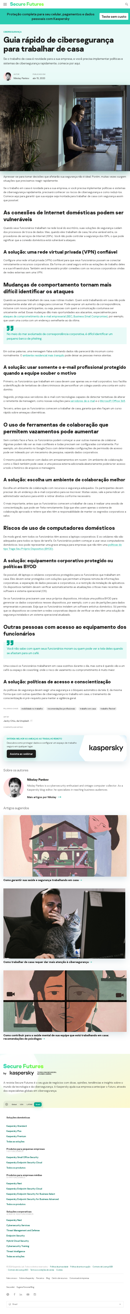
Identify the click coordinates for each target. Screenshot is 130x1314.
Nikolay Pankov (38, 779)
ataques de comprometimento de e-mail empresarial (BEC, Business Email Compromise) (55, 316)
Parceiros (40, 1278)
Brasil (38, 1104)
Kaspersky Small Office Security (22, 1157)
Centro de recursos (59, 1278)
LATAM (29, 1104)
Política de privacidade (59, 1267)
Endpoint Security (15, 1235)
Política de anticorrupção (80, 1267)
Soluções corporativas (18, 1211)
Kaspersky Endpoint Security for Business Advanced (32, 1199)
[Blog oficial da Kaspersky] (26, 4)
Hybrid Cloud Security (17, 1240)
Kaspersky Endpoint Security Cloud (24, 1162)
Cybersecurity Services (18, 1225)
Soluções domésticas (18, 1117)
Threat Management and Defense (23, 1230)
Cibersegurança (12, 32)
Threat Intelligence (15, 1251)
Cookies (59, 1270)
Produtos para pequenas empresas (25, 1148)
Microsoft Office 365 (112, 401)
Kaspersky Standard (16, 1126)
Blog (48, 1278)
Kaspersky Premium (16, 1136)
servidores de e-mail (82, 401)
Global (14, 1104)
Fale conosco (11, 1278)
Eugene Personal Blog (25, 1287)
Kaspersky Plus (13, 1131)
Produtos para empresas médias (24, 1175)
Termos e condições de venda (42, 1270)
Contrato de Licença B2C (18, 1270)
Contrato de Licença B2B (103, 1267)
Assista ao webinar (21, 753)
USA (21, 1104)
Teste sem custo (114, 16)
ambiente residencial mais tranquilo (43, 355)
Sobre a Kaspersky (26, 1278)
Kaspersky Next (14, 1183)
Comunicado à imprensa (79, 1278)
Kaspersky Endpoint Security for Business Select (30, 1194)
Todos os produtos (15, 1167)
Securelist (10, 1287)
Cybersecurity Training (17, 1246)
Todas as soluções (15, 1141)
